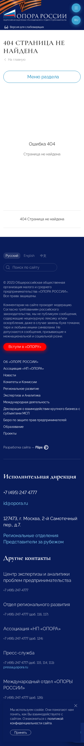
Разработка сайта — (23, 447)
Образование (13, 427)
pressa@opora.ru (15, 667)
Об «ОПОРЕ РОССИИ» (20, 362)
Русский (12, 255)
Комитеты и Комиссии (20, 382)
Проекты (9, 433)
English (29, 255)
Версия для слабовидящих (26, 27)
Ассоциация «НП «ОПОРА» (23, 368)
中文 (43, 255)
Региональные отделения (30, 535)
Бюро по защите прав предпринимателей (34, 420)
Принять (20, 732)
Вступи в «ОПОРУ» (25, 347)
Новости (9, 375)
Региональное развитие (21, 388)
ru (76, 20)
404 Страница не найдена (42, 219)
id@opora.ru (15, 503)
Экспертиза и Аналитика (22, 395)
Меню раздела (43, 76)
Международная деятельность (26, 402)
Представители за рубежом (33, 541)
